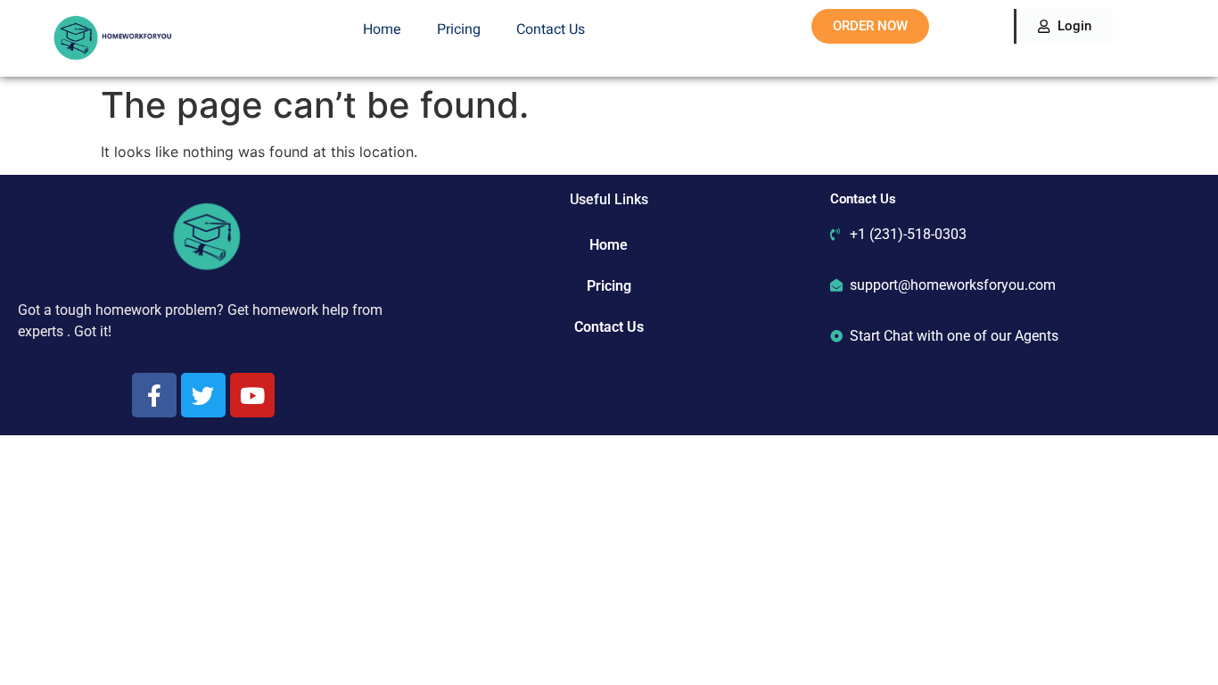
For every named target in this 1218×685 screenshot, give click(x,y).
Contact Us (550, 29)
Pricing (459, 29)
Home (382, 29)
